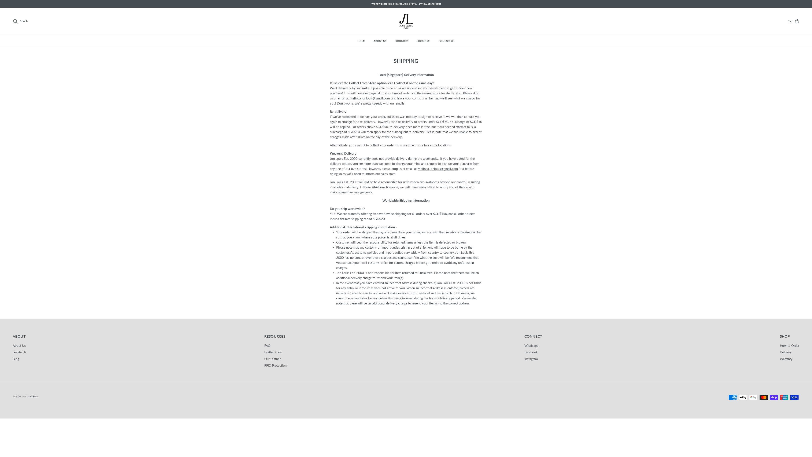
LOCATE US (423, 41)
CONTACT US (446, 41)
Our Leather (272, 359)
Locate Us (19, 352)
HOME (361, 41)
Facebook (531, 352)
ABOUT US (380, 41)
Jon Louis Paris (30, 396)
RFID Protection (275, 365)
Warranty (786, 359)
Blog (16, 359)
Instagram (531, 359)
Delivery (786, 352)
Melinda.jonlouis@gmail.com (370, 98)
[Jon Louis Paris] (406, 21)
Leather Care (273, 352)
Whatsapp (531, 345)
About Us (19, 345)
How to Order (789, 345)
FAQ (267, 345)
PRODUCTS (402, 41)
